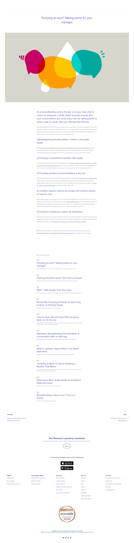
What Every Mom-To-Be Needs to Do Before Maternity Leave (59, 381)
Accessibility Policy (110, 490)
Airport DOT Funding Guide (63, 493)
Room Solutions (10, 481)
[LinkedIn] (63, 537)
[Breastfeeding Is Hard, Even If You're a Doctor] (48, 390)
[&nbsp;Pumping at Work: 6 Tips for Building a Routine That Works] (53, 359)
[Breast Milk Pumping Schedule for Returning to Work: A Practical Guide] (54, 297)
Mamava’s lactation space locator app (63, 233)
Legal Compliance (60, 481)
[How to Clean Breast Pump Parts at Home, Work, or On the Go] (52, 312)
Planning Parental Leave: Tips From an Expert (59, 277)
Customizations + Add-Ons (13, 484)
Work (38, 260)
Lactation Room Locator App (38, 478)
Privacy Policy (109, 481)
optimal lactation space (72, 201)
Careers (83, 481)
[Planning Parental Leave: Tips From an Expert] (48, 273)
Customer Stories (35, 484)
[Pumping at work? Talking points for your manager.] (49, 258)
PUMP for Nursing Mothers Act (88, 178)
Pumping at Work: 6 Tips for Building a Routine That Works (56, 365)
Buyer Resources (60, 478)
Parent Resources (60, 484)
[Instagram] (66, 537)
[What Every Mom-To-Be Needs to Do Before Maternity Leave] (52, 375)
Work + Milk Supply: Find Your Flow (54, 289)
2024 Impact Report (86, 496)
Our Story (83, 478)
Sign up (67, 446)
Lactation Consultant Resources (64, 487)
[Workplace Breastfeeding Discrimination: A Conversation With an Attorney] (55, 329)
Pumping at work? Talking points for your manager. (57, 264)
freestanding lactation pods (44, 233)
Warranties (108, 487)
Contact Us (83, 490)
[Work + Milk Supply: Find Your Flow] (46, 285)
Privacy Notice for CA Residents (113, 484)
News (82, 484)
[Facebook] (68, 537)
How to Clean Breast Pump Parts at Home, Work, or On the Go (58, 318)
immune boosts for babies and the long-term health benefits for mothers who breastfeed (64, 148)
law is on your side (77, 111)
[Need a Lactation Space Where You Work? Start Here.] (50, 344)
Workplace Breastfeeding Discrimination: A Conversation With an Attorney (58, 335)
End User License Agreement (113, 478)
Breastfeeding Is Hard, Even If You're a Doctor (56, 396)
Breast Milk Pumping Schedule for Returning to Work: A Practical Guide (59, 303)
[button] (94, 241)
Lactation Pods (10, 478)
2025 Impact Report (86, 499)
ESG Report (84, 493)
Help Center (59, 490)
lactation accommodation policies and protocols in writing (69, 221)
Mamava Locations (36, 481)
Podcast (83, 487)
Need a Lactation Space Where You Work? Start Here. (58, 350)
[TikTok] (70, 537)
